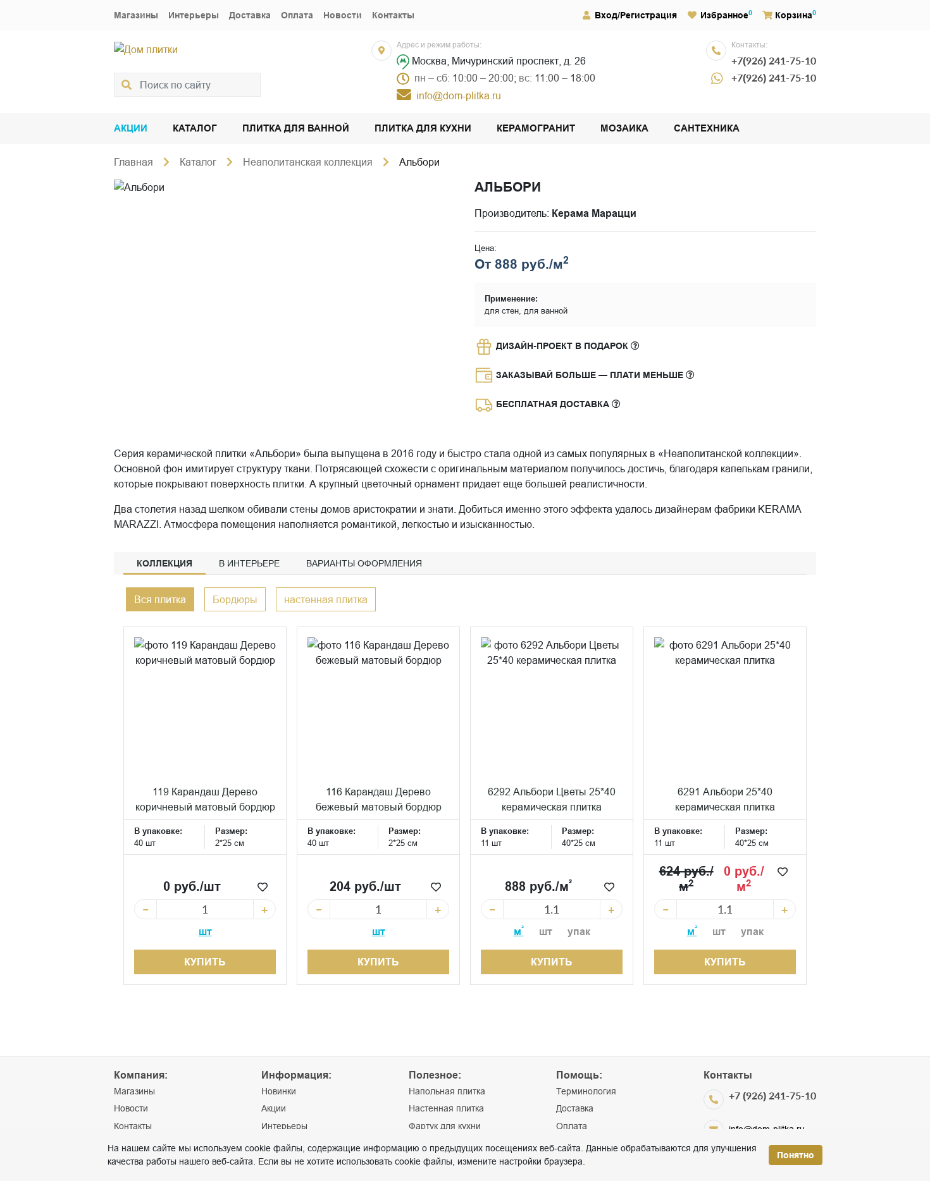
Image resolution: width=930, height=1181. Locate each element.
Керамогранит (536, 128)
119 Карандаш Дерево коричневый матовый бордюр (205, 799)
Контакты (393, 15)
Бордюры (235, 599)
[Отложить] (262, 887)
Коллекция (164, 563)
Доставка (250, 15)
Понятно (795, 1155)
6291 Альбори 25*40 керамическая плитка (725, 799)
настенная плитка (326, 599)
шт (205, 932)
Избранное (724, 15)
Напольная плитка (447, 1091)
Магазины (136, 15)
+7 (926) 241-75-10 (772, 1095)
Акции (130, 128)
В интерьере (249, 563)
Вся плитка (160, 599)
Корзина (793, 15)
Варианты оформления (364, 563)
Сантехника (707, 128)
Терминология (586, 1091)
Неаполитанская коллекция (308, 162)
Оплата (297, 15)
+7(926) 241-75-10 (773, 60)
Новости (342, 15)
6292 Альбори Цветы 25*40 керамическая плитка (552, 799)
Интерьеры (193, 15)
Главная (133, 162)
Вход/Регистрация (636, 15)
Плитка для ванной (295, 128)
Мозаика (624, 128)
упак (578, 932)
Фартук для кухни (445, 1126)
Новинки (278, 1091)
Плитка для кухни (423, 128)
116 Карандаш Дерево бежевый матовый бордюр (379, 799)
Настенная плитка (446, 1108)
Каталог (195, 128)
